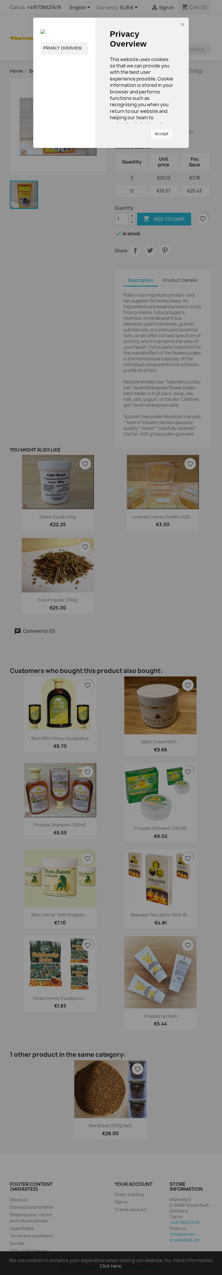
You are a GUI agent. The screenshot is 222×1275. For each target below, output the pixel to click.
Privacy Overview (62, 48)
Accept (161, 133)
